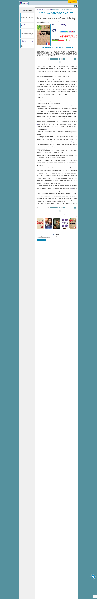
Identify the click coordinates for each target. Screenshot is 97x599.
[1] (37, 124)
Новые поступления (42, 6)
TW (65, 31)
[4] (72, 188)
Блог (53, 6)
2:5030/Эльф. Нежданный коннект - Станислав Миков (27, 41)
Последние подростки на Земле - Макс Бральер (27, 25)
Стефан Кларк (62, 24)
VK (73, 31)
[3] (71, 141)
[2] (46, 129)
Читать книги (56, 15)
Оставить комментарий (41, 240)
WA (67, 31)
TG (60, 31)
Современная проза (62, 15)
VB (69, 31)
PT (71, 31)
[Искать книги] (75, 6)
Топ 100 (49, 6)
